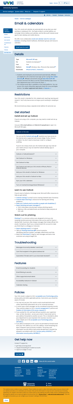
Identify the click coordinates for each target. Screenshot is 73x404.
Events (28, 370)
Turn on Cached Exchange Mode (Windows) (30, 185)
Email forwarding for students (25, 268)
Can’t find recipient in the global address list (30, 251)
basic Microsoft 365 (49, 78)
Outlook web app (31, 136)
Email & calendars (7, 30)
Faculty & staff (41, 372)
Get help (18, 354)
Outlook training (21, 197)
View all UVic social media (47, 361)
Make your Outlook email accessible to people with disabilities (35, 203)
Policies (6, 50)
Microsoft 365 (30, 59)
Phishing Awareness (28, 230)
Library (56, 3)
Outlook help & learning (23, 199)
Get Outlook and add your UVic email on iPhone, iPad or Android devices (33, 167)
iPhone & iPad (30, 69)
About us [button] (27, 11)
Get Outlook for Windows (24, 158)
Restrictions (7, 37)
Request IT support (39, 11)
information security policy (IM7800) (27, 333)
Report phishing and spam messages (27, 205)
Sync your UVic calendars (24, 181)
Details (6, 34)
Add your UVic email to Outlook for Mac (28, 176)
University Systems (10, 8)
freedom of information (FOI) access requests (30, 310)
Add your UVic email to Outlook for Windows (30, 172)
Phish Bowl (26, 234)
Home (16, 18)
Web (27, 67)
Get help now (7, 52)
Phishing (17, 218)
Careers (28, 372)
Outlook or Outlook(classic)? (25, 154)
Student (55, 15)
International (53, 370)
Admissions (18, 372)
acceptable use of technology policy (47, 296)
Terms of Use (42, 394)
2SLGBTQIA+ (52, 372)
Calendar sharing (21, 285)
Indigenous (40, 376)
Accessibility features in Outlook (26, 281)
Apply (51, 3)
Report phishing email (23, 228)
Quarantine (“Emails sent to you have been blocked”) (33, 256)
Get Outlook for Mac (22, 162)
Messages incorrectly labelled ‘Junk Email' (29, 247)
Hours (50, 385)
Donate (28, 374)
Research (17, 374)
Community (52, 378)
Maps (49, 383)
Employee (60, 15)
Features (6, 47)
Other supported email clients (25, 276)
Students (40, 370)
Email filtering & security (23, 272)
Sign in (67, 3)
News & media (19, 376)
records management (41, 308)
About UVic (18, 370)
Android (39, 69)
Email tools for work (22, 47)
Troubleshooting (7, 43)
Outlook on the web (22, 132)
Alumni (39, 374)
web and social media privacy (56, 394)
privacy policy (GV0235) (44, 331)
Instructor (67, 15)
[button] (60, 3)
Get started (7, 40)
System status (19, 11)
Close (6, 400)
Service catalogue (8, 11)
